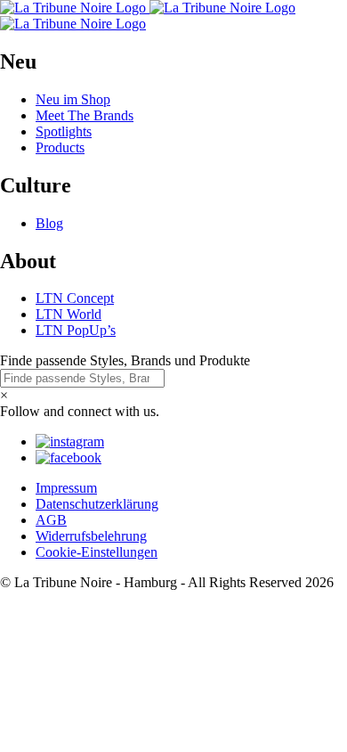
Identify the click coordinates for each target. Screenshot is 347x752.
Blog (49, 223)
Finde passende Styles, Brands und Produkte (125, 360)
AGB (51, 519)
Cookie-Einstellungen (96, 552)
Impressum (66, 487)
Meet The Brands (84, 115)
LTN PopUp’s (76, 330)
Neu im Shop (73, 99)
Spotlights (64, 131)
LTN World (68, 314)
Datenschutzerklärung (97, 503)
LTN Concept (75, 298)
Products (60, 147)
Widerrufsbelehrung (91, 536)
